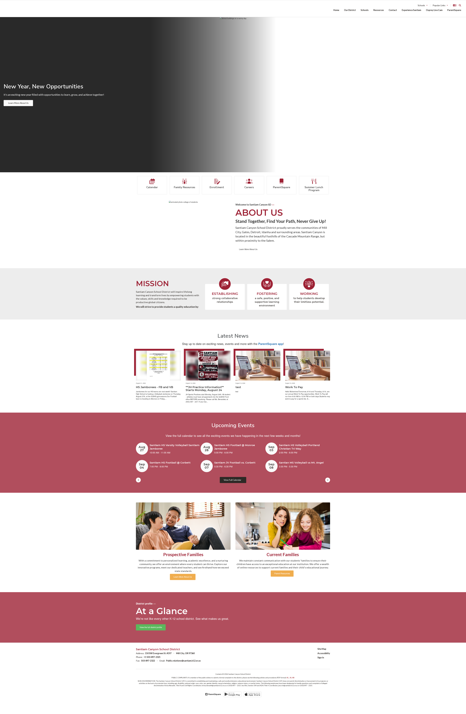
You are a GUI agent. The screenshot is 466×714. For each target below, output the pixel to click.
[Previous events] (138, 480)
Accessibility (323, 653)
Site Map (321, 649)
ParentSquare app (270, 344)
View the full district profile (151, 627)
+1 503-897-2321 (152, 657)
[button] (423, 5)
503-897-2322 (148, 660)
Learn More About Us (248, 249)
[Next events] (327, 480)
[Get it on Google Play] (232, 694)
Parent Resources (282, 573)
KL (288, 678)
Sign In (320, 657)
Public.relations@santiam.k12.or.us (183, 660)
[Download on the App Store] (252, 694)
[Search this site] (460, 5)
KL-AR (292, 678)
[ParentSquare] (213, 694)
